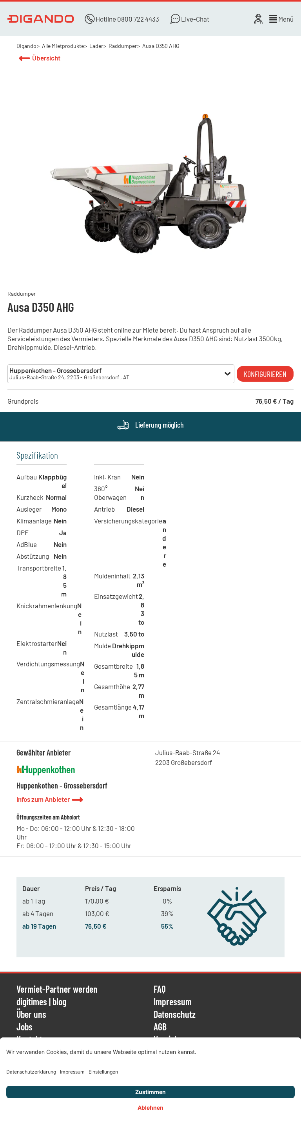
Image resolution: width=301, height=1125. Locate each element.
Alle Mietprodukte (63, 45)
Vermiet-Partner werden (57, 989)
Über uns (31, 1015)
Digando (26, 45)
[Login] (258, 19)
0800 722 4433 (138, 19)
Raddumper (123, 45)
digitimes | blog (41, 1002)
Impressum (173, 1002)
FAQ (160, 989)
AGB (160, 1027)
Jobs (24, 1027)
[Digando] (40, 19)
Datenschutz (175, 1015)
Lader (96, 45)
